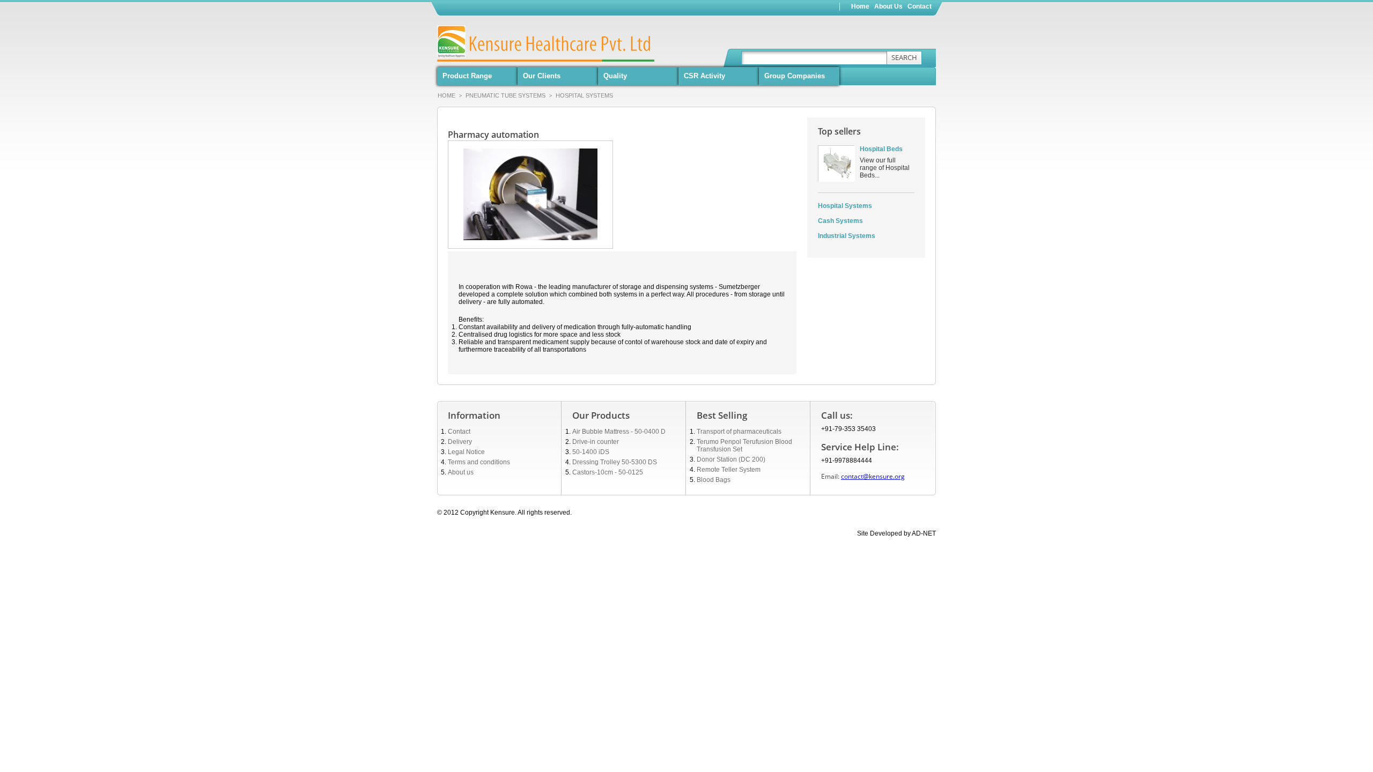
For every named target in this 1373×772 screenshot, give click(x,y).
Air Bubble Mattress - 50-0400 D (619, 431)
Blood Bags (713, 480)
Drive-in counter (595, 442)
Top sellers (839, 131)
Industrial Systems (846, 236)
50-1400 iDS (590, 452)
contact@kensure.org (873, 476)
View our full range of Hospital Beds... (885, 168)
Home (446, 95)
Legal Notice (466, 452)
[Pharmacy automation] (530, 152)
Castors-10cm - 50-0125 (607, 472)
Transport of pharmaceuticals (739, 431)
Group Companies (794, 76)
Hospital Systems (845, 206)
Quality (615, 76)
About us (461, 472)
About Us (888, 6)
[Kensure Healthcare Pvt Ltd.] (478, 41)
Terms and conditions (479, 462)
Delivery (460, 442)
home (860, 6)
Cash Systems (840, 221)
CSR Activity (704, 76)
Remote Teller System (729, 469)
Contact (459, 431)
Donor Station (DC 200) (731, 459)
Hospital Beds (881, 149)
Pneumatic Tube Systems (509, 95)
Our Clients (541, 76)
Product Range (467, 76)
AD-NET (924, 533)
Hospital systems (584, 95)
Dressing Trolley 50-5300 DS (614, 462)
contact (919, 6)
